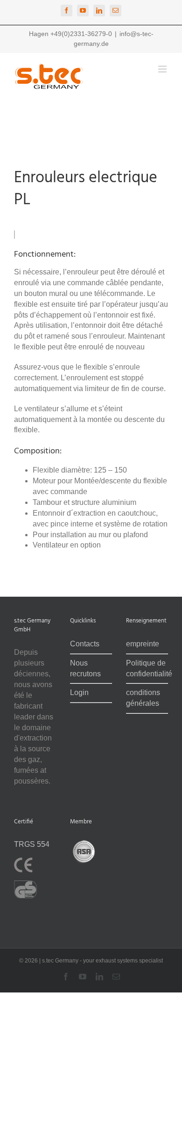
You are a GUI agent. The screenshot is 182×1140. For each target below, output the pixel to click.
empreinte (142, 644)
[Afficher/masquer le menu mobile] (163, 69)
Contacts (84, 644)
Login (79, 692)
